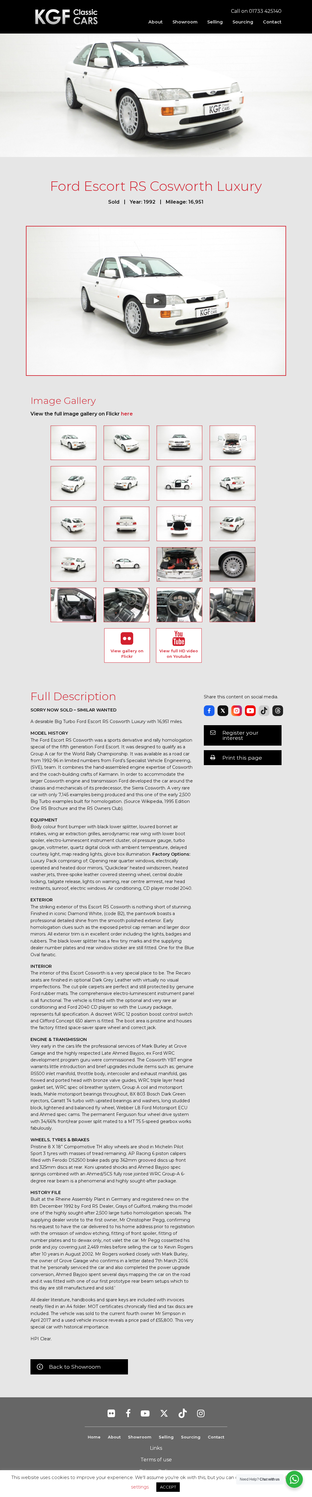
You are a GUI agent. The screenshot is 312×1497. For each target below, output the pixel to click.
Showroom (184, 22)
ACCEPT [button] (168, 1487)
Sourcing (242, 22)
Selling (215, 22)
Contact (272, 22)
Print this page (242, 757)
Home (94, 1437)
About (155, 22)
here (127, 414)
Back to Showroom (75, 1366)
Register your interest (240, 735)
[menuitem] (156, 22)
